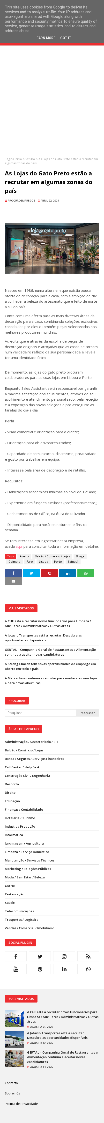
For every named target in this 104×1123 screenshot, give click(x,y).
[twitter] (40, 956)
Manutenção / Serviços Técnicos (29, 860)
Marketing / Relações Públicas (28, 869)
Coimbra (14, 562)
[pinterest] (40, 969)
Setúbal (30, 159)
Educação (12, 801)
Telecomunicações (19, 911)
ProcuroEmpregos (21, 200)
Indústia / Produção (20, 826)
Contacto (11, 1083)
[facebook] (16, 956)
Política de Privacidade (21, 1103)
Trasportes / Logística (21, 919)
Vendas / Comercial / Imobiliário (29, 928)
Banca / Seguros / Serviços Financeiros (34, 758)
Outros (10, 885)
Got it (65, 38)
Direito (10, 792)
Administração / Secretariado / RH (31, 742)
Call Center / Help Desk (22, 767)
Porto (58, 562)
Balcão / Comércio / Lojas (52, 556)
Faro (30, 562)
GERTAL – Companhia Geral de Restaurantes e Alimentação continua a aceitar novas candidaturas (50, 652)
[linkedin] (64, 969)
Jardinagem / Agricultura (24, 843)
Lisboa (43, 562)
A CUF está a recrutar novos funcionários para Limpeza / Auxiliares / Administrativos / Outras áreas (48, 623)
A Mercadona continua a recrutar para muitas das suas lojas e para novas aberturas (51, 680)
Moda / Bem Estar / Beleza (25, 877)
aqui (19, 546)
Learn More (45, 38)
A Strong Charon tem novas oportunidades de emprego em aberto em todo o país (50, 666)
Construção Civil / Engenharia (27, 775)
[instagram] (64, 956)
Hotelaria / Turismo (20, 818)
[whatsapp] (88, 969)
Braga (80, 556)
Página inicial (13, 159)
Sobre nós (12, 1093)
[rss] (88, 956)
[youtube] (16, 969)
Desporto (12, 784)
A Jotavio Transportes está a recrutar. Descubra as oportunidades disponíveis (43, 637)
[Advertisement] (52, 105)
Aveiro (24, 556)
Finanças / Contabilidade (24, 809)
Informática (14, 835)
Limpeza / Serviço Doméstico (27, 852)
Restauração (14, 894)
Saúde (10, 902)
